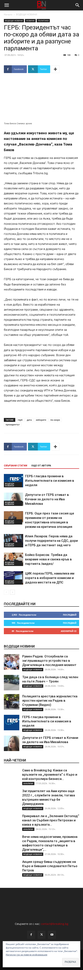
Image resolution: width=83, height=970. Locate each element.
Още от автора (41, 465)
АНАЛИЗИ (28, 783)
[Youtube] (52, 935)
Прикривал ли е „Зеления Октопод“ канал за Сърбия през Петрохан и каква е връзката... (50, 820)
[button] (6, 5)
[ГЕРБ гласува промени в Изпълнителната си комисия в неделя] (13, 480)
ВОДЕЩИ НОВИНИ (26, 14)
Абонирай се (68, 631)
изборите (41, 419)
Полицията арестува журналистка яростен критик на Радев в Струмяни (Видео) (49, 700)
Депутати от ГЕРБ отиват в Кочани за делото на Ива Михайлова (47, 499)
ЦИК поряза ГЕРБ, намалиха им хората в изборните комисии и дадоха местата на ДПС (49, 577)
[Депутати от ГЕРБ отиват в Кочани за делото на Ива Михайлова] (13, 499)
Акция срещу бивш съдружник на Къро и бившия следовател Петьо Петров (49, 866)
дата (29, 419)
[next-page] (12, 592)
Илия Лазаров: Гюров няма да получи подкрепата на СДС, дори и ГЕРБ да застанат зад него (51, 540)
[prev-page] (6, 592)
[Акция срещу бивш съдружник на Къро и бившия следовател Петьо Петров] (11, 867)
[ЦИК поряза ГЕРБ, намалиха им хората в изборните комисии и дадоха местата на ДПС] (13, 578)
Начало (8, 14)
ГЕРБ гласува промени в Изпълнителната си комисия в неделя (49, 480)
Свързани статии (15, 465)
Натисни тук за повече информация (26, 954)
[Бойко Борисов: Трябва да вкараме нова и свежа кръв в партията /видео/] (13, 559)
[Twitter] (41, 935)
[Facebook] (31, 935)
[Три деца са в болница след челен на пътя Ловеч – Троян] (11, 682)
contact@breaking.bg (54, 924)
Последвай (69, 614)
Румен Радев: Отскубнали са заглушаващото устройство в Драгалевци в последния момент (49, 660)
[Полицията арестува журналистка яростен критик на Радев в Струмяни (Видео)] (11, 702)
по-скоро (55, 419)
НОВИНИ (30, 20)
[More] (55, 69)
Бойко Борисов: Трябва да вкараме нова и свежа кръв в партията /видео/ (48, 559)
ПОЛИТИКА (43, 20)
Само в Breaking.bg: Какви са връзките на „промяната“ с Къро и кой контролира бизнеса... (49, 774)
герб (20, 419)
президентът (13, 424)
